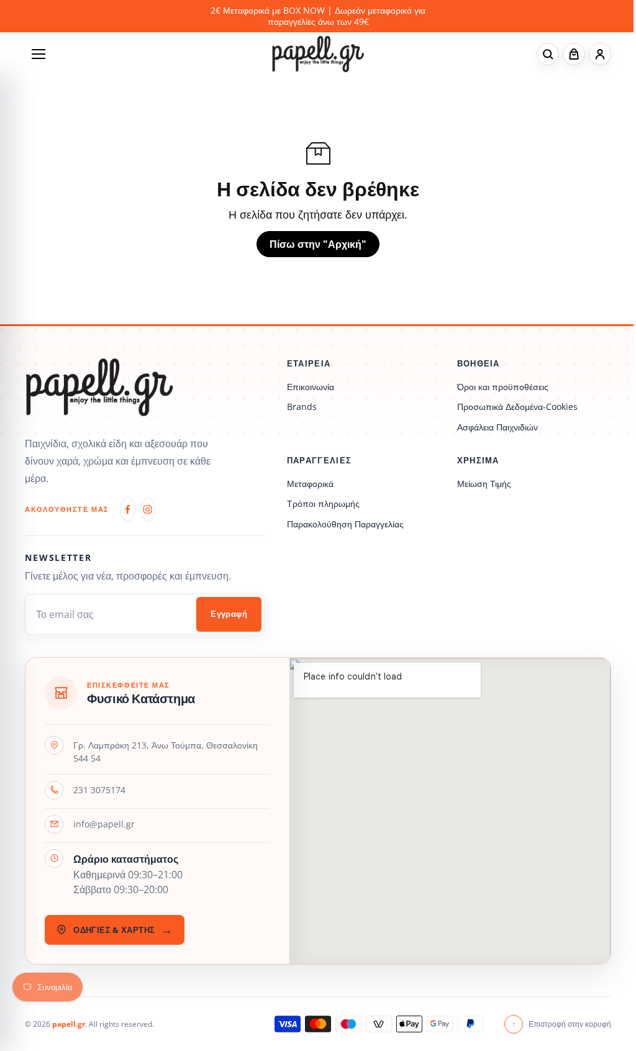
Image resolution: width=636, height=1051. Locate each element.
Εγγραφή (229, 614)
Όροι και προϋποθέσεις (502, 387)
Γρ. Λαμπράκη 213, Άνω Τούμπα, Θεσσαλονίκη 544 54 (165, 752)
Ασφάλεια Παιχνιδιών (497, 427)
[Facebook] (127, 509)
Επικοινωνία (310, 387)
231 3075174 (99, 790)
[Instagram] (147, 509)
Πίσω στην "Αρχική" (318, 244)
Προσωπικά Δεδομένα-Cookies (517, 406)
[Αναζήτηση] (548, 54)
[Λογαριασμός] (600, 54)
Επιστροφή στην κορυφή (561, 1024)
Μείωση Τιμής (484, 483)
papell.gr (68, 1024)
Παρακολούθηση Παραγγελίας (345, 524)
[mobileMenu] (38, 54)
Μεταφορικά (310, 483)
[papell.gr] (318, 53)
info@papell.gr (104, 824)
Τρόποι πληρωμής (323, 503)
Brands (302, 406)
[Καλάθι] (574, 54)
